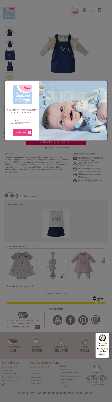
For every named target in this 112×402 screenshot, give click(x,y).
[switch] (102, 354)
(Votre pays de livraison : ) (22, 111)
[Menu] (107, 334)
